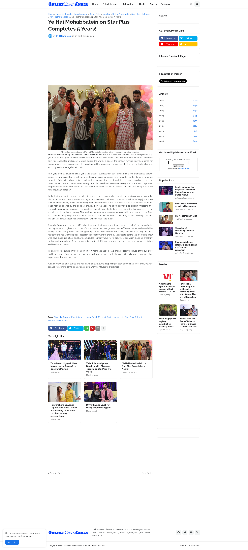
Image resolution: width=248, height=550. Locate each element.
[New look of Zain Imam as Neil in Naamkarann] (166, 207)
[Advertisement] (100, 62)
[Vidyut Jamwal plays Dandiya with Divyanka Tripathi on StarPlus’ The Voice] (100, 350)
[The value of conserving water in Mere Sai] (166, 231)
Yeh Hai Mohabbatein (58, 321)
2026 (178, 100)
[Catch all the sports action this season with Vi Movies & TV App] (168, 275)
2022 (178, 121)
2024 (178, 110)
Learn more (26, 536)
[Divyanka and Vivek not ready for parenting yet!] (100, 392)
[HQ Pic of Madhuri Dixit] (166, 219)
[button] (191, 4)
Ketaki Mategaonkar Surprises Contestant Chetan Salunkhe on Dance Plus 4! (185, 191)
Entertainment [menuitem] (109, 4)
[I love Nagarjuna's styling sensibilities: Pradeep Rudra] (168, 310)
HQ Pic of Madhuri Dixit (186, 216)
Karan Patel (91, 317)
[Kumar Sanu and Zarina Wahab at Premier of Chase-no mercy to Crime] (188, 310)
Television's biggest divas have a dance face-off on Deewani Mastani (64, 366)
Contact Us (194, 546)
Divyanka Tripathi (62, 317)
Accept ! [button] (12, 542)
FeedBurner (184, 169)
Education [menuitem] (128, 4)
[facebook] (178, 532)
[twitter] (184, 532)
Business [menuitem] (165, 4)
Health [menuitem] (142, 4)
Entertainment (78, 317)
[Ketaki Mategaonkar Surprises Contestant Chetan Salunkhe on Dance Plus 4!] (166, 190)
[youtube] (191, 532)
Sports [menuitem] (153, 4)
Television (139, 317)
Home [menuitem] (95, 4)
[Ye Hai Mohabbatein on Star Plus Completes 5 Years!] (136, 350)
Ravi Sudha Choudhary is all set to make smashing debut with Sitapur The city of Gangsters (188, 290)
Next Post (146, 473)
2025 (178, 105)
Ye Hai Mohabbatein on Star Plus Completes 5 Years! (134, 366)
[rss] (197, 532)
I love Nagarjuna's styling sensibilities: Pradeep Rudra (167, 323)
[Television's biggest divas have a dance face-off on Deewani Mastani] (64, 350)
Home (183, 546)
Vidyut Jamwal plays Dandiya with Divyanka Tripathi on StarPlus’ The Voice (99, 367)
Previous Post (56, 473)
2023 (178, 116)
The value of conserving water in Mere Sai (184, 230)
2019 (178, 136)
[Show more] (103, 328)
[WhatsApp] (86, 328)
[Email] (97, 328)
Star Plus (129, 317)
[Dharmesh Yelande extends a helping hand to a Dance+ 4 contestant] (166, 245)
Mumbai (102, 317)
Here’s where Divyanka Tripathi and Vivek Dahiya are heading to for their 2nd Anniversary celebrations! (64, 410)
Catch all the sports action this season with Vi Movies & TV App (167, 288)
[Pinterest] (92, 328)
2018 (178, 141)
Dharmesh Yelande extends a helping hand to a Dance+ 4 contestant (186, 246)
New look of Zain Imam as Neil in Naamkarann (186, 205)
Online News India (115, 317)
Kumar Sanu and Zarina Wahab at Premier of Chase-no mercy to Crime (188, 323)
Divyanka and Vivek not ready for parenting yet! (98, 406)
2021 (178, 126)
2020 (178, 131)
